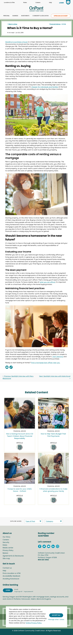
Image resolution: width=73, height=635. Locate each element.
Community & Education (40, 15)
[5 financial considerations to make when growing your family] (53, 468)
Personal (6, 15)
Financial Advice (54, 24)
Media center (8, 548)
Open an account (61, 16)
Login (8, 590)
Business (15, 15)
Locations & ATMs (9, 2)
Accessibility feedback (11, 576)
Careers (37, 2)
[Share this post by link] (11, 367)
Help (50, 2)
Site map (6, 558)
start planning (57, 357)
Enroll (16, 589)
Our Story (6, 537)
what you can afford (47, 282)
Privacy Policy (8, 550)
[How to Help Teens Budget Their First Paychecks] (53, 413)
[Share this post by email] (7, 367)
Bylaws (5, 553)
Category (49, 521)
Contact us (7, 568)
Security (6, 542)
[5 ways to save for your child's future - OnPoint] (19, 468)
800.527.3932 (43, 560)
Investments (25, 15)
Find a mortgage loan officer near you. (45, 363)
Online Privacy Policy (33, 623)
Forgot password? (28, 591)
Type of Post (30, 521)
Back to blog (12, 24)
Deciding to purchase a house (16, 42)
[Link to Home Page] (36, 9)
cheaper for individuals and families (44, 87)
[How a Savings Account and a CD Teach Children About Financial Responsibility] (19, 413)
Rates (25, 2)
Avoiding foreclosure (11, 579)
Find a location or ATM (11, 573)
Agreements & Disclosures (13, 556)
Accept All (56, 615)
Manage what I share (56, 619)
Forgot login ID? (18, 591)
